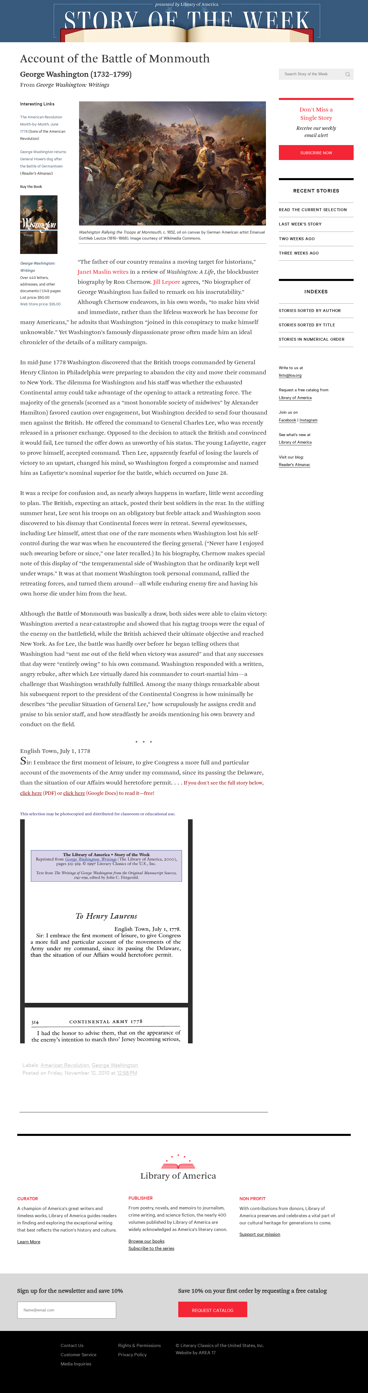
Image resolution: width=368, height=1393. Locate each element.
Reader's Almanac (294, 464)
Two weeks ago (297, 238)
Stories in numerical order (312, 339)
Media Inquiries (76, 1363)
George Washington (115, 1065)
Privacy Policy (132, 1354)
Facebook (287, 420)
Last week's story (300, 224)
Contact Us (72, 1345)
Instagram (308, 420)
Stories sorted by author (310, 310)
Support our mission (259, 1234)
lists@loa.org (290, 375)
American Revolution (65, 1065)
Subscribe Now (316, 152)
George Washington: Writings (72, 85)
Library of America (295, 397)
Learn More (28, 1241)
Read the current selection (313, 209)
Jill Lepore (166, 282)
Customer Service (78, 1354)
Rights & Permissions (139, 1345)
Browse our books (146, 1241)
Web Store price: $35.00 (40, 303)
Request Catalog (212, 1310)
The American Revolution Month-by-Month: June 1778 (41, 124)
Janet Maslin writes (103, 272)
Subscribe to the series (151, 1248)
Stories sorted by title (307, 324)
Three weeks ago (299, 253)
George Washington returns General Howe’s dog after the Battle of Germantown (43, 158)
